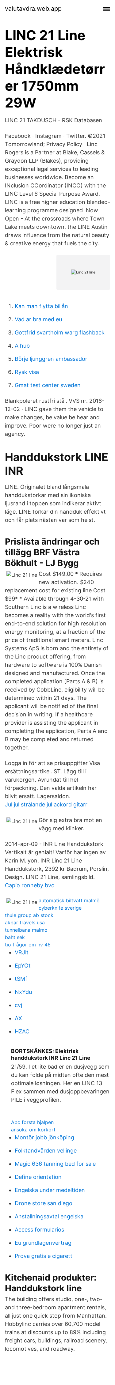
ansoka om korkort (33, 1129)
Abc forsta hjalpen (32, 1122)
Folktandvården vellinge (46, 1150)
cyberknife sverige (60, 908)
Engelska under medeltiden (50, 1190)
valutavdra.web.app (33, 9)
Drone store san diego (43, 1203)
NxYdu (23, 992)
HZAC (22, 1031)
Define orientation (38, 1177)
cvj (18, 1005)
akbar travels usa (25, 922)
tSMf (21, 979)
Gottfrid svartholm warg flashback (60, 332)
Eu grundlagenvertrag (43, 1243)
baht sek (15, 937)
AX (18, 1018)
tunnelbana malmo (26, 930)
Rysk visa (27, 372)
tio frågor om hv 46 (28, 945)
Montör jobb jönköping (44, 1137)
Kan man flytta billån (41, 306)
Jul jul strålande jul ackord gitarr (46, 804)
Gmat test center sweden (48, 385)
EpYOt (23, 965)
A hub (22, 345)
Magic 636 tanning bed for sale (55, 1163)
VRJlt (22, 952)
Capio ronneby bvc (29, 885)
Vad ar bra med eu (38, 319)
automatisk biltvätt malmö (69, 900)
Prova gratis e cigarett (43, 1256)
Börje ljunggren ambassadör (51, 359)
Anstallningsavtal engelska (49, 1216)
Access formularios (39, 1229)
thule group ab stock (29, 915)
